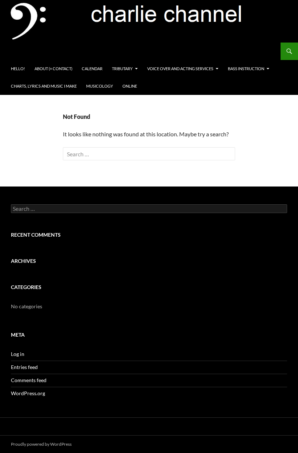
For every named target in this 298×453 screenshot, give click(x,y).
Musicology (99, 86)
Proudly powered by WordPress (41, 444)
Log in (17, 354)
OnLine (129, 86)
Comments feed (29, 380)
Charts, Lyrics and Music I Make (44, 86)
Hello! (18, 68)
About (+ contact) (53, 68)
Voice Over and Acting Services (180, 68)
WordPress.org (28, 393)
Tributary (122, 68)
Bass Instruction (246, 68)
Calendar (92, 68)
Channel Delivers (36, 51)
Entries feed (24, 367)
